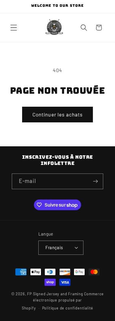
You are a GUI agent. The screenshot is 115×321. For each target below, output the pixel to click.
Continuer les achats (57, 114)
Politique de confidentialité (67, 308)
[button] (13, 27)
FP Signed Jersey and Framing (55, 293)
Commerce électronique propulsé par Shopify (63, 300)
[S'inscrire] (95, 181)
